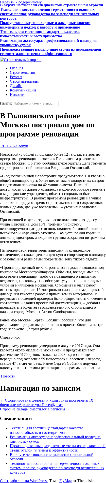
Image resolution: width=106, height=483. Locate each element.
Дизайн (16, 86)
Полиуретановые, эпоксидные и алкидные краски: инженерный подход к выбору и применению (45, 22)
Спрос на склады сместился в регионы (35, 409)
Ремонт (16, 77)
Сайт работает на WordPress (24, 481)
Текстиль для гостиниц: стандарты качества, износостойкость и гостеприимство (40, 31)
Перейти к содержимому (21, 2)
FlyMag (65, 481)
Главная (16, 68)
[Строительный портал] (20, 60)
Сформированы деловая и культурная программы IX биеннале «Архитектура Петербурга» (46, 402)
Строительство (22, 72)
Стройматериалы (24, 81)
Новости (17, 94)
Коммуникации (23, 90)
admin (23, 146)
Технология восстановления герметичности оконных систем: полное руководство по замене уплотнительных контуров (49, 11)
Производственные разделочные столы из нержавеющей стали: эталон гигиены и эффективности (50, 49)
